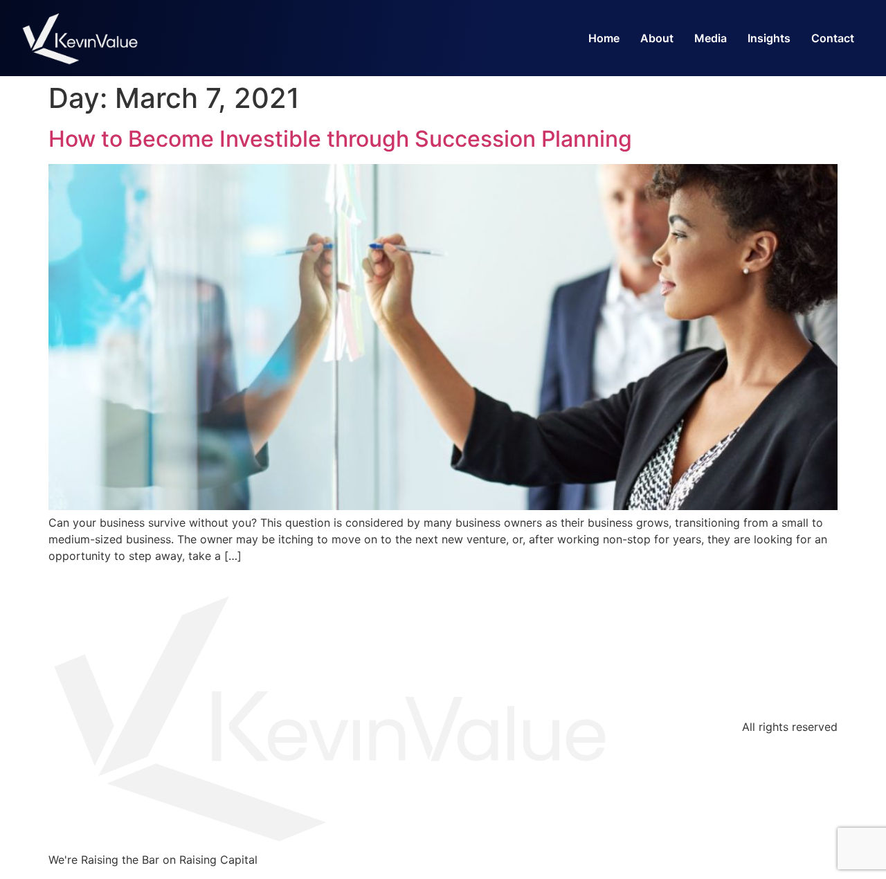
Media (710, 38)
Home (604, 38)
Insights (769, 38)
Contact (832, 38)
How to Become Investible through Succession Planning (340, 138)
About (656, 38)
